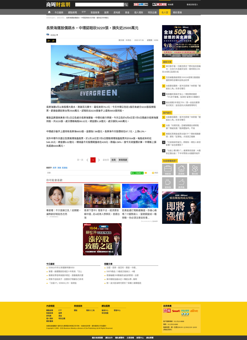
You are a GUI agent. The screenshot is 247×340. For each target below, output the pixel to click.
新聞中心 (140, 338)
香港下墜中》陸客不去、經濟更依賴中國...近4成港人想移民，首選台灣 (102, 214)
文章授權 (130, 338)
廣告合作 (109, 338)
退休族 (168, 187)
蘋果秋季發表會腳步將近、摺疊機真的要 (66, 275)
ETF (60, 310)
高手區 (181, 187)
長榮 (54, 168)
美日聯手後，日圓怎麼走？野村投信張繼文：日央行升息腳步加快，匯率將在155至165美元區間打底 (181, 69)
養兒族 (195, 174)
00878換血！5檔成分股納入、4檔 (121, 271)
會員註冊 (190, 4)
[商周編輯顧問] (185, 314)
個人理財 (49, 318)
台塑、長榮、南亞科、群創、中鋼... (122, 267)
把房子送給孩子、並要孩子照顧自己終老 (66, 279)
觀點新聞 (49, 310)
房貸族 (181, 174)
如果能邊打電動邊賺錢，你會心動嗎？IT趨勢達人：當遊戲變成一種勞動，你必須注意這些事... (139, 214)
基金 (60, 316)
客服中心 (117, 310)
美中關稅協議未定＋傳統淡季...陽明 (122, 279)
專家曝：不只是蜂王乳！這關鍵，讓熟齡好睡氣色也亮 (63, 212)
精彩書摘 (49, 321)
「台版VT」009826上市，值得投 (63, 283)
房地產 (48, 316)
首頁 (51, 12)
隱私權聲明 (119, 338)
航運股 (64, 168)
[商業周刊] (167, 311)
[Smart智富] (176, 311)
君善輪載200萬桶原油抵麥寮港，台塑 (123, 275)
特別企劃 (62, 318)
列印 (156, 173)
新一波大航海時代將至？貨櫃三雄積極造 (124, 283)
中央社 (53, 35)
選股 (75, 310)
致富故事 (49, 313)
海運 (59, 168)
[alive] (194, 311)
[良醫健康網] (185, 311)
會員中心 (105, 310)
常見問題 (105, 313)
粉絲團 (170, 4)
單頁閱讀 (123, 160)
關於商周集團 (97, 338)
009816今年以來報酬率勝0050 (61, 267)
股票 (60, 313)
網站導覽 (149, 338)
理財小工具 (90, 310)
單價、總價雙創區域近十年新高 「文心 (65, 271)
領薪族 (168, 174)
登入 (196, 4)
